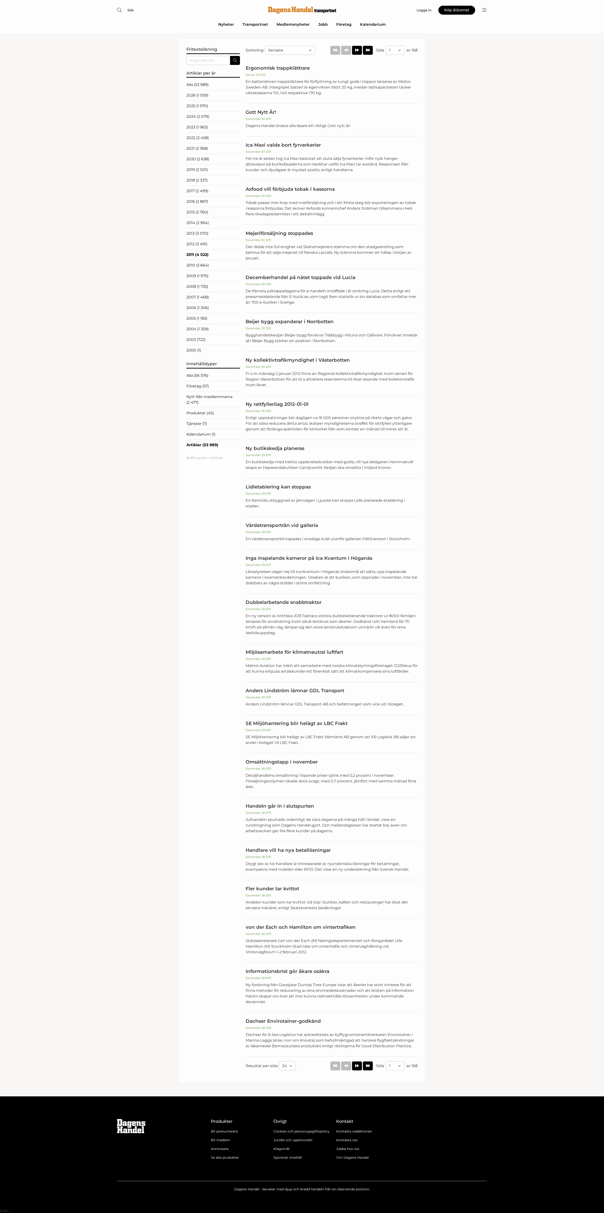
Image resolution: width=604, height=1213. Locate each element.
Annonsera (219, 1149)
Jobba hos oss (347, 1149)
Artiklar (202, 445)
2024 (197, 116)
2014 (197, 223)
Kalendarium (373, 24)
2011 (197, 254)
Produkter (200, 413)
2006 (197, 307)
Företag (344, 24)
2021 (197, 148)
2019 (197, 169)
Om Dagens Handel (352, 1157)
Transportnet (255, 24)
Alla (197, 84)
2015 (197, 212)
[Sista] (368, 50)
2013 (197, 233)
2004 (197, 329)
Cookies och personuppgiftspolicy (301, 1131)
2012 (196, 244)
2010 (197, 265)
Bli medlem (220, 1140)
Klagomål (281, 1149)
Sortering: (255, 50)
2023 (197, 127)
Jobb (323, 24)
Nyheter (226, 24)
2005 (196, 318)
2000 (193, 350)
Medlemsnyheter (293, 24)
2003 (196, 339)
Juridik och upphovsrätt (293, 1140)
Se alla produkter (225, 1157)
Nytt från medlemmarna (209, 399)
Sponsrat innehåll (287, 1157)
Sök (130, 10)
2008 (197, 286)
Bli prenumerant (224, 1131)
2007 (197, 297)
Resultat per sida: (262, 1066)
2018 (197, 180)
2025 (197, 106)
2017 (197, 191)
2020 (197, 159)
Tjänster (196, 423)
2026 (197, 95)
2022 (197, 138)
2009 (197, 276)
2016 (197, 201)
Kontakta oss (347, 1140)
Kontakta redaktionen (354, 1131)
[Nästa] (357, 50)
